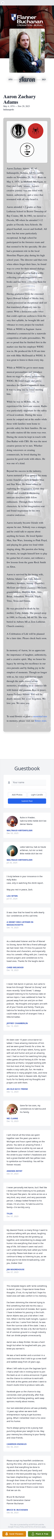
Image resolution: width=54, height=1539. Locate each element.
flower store (40, 720)
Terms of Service (34, 1527)
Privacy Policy (19, 1527)
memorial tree (40, 716)
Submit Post (27, 801)
